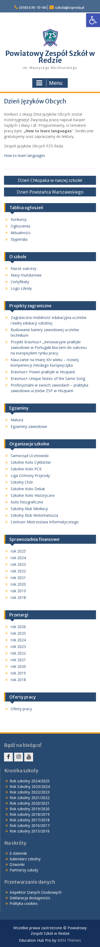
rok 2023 (18, 564)
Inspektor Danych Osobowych (36, 892)
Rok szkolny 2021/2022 (30, 797)
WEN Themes (69, 940)
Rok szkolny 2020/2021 (30, 803)
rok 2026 (18, 626)
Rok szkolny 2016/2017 (30, 825)
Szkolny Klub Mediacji (29, 508)
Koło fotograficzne (27, 502)
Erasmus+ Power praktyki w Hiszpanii (43, 371)
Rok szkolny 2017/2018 (30, 819)
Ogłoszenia (20, 226)
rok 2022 (18, 570)
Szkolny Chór (22, 482)
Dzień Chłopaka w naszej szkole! (50, 180)
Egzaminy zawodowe (29, 426)
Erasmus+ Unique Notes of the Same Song (48, 378)
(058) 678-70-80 (33, 8)
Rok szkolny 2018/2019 (30, 814)
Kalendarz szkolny (25, 858)
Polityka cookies (24, 903)
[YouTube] (28, 757)
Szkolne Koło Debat (28, 488)
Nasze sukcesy (23, 268)
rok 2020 (18, 584)
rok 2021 (18, 577)
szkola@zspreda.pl (69, 8)
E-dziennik (18, 853)
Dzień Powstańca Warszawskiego (50, 192)
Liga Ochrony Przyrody (30, 475)
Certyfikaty (20, 281)
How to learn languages (24, 155)
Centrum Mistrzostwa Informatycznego (45, 521)
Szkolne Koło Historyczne (33, 495)
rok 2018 (18, 597)
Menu (55, 83)
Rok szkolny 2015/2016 (30, 831)
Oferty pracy (21, 708)
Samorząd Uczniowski (30, 455)
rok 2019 (18, 590)
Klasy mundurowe (26, 275)
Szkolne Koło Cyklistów (31, 462)
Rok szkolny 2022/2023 (30, 792)
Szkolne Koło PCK (26, 468)
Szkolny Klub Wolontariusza (34, 515)
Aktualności (20, 232)
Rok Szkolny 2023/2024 (30, 786)
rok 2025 (18, 551)
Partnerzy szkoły (24, 870)
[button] (93, 20)
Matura (17, 419)
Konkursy (19, 219)
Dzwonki (17, 864)
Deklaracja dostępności (30, 897)
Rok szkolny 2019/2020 (30, 808)
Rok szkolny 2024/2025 (30, 780)
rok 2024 (18, 557)
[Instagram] (18, 757)
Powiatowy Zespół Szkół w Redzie (50, 57)
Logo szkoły (21, 288)
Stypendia (19, 239)
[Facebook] (8, 757)
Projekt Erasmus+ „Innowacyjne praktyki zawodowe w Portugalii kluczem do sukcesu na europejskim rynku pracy (49, 347)
